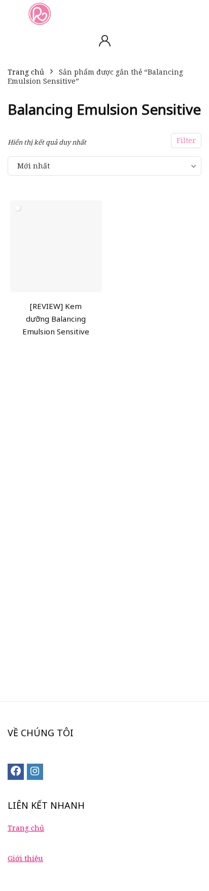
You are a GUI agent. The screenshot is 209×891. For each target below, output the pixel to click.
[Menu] (12, 13)
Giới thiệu (25, 858)
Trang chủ (26, 72)
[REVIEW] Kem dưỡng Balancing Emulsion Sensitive (55, 318)
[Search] (193, 13)
